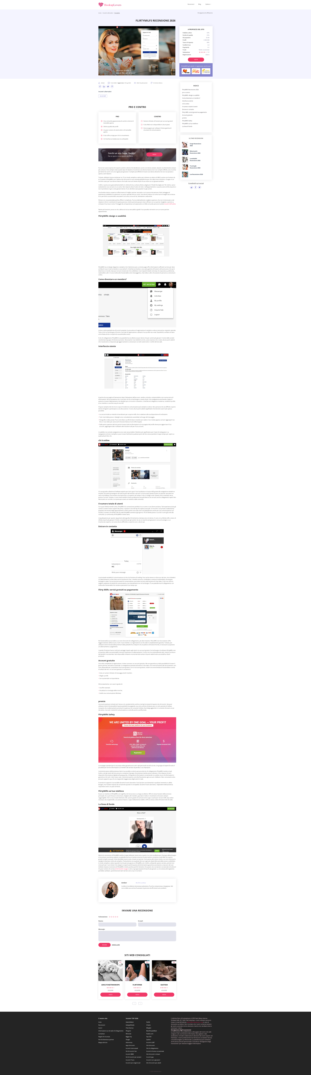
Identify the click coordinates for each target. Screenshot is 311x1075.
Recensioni (191, 4)
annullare (116, 945)
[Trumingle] (185, 167)
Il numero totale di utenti (189, 106)
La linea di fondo (187, 126)
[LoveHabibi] (185, 159)
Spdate (148, 1039)
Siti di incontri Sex (131, 1051)
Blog (199, 4)
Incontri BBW (130, 1054)
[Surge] (185, 145)
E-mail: (140, 921)
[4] (115, 917)
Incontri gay (150, 1057)
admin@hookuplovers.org (195, 1022)
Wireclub (128, 1034)
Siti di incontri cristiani (153, 1054)
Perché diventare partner (106, 1039)
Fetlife (148, 1022)
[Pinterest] (112, 86)
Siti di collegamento (152, 1048)
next (140, 1003)
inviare (104, 945)
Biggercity (129, 1037)
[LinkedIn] (104, 86)
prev (134, 1003)
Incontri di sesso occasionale (155, 1051)
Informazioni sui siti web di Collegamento (110, 1031)
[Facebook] (99, 86)
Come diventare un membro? (191, 98)
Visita (196, 59)
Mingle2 (148, 1028)
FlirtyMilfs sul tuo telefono (190, 123)
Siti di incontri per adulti (153, 1063)
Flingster (128, 1031)
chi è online (185, 104)
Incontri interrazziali (132, 1048)
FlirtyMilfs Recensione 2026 (190, 89)
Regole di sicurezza (104, 1037)
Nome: (100, 921)
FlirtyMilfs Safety (187, 121)
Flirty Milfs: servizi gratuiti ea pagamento (194, 112)
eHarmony (129, 1042)
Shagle (128, 1039)
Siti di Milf (103, 96)
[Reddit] (191, 187)
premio (184, 118)
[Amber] (110, 890)
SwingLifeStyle (130, 1025)
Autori (100, 1028)
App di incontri (130, 1045)
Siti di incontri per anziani (133, 1057)
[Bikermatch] (185, 152)
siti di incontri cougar (121, 869)
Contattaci (101, 1034)
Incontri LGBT (150, 1042)
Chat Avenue (129, 1028)
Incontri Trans (130, 1060)
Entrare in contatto (188, 109)
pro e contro (186, 92)
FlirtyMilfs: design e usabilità (190, 95)
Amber (124, 883)
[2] (111, 917)
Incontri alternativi (104, 92)
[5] (117, 917)
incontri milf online (170, 204)
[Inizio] (109, 5)
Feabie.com (149, 1034)
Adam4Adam (130, 1022)
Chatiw (148, 1025)
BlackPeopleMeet (151, 1031)
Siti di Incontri (150, 1045)
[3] (113, 917)
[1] (110, 917)
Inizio (154, 154)
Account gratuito (187, 115)
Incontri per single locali (133, 1063)
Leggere (110, 990)
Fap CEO (148, 1037)
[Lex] (185, 174)
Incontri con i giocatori (153, 1060)
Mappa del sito (102, 1042)
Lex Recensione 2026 (196, 174)
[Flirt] (196, 71)
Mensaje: (101, 929)
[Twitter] (108, 86)
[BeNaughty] (186, 71)
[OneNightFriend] (206, 71)
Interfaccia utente (187, 101)
